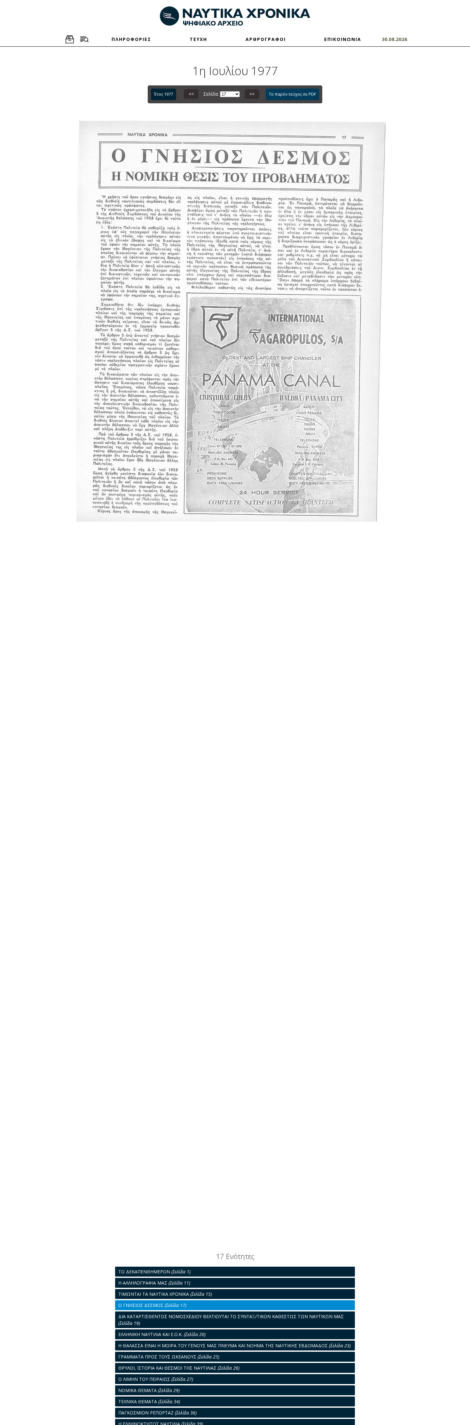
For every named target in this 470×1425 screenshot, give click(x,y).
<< (191, 94)
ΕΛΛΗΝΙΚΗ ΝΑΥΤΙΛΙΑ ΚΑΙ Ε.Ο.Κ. (162, 1334)
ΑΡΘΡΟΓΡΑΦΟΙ (266, 39)
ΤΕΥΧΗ (198, 39)
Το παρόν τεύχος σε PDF (292, 94)
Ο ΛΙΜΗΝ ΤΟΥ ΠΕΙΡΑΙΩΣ (155, 1379)
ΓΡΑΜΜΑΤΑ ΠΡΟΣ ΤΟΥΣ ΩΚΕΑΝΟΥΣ (168, 1357)
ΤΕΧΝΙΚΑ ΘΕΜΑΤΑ (149, 1401)
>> (252, 94)
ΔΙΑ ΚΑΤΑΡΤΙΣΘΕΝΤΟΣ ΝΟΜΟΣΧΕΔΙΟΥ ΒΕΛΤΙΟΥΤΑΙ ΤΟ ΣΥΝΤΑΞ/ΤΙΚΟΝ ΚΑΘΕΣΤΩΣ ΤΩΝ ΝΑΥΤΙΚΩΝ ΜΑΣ (231, 1319)
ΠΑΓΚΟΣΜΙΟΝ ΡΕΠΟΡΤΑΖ (157, 1413)
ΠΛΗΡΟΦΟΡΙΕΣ (131, 39)
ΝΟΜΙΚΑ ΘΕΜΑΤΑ (149, 1390)
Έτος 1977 (163, 94)
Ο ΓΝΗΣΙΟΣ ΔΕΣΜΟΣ (152, 1305)
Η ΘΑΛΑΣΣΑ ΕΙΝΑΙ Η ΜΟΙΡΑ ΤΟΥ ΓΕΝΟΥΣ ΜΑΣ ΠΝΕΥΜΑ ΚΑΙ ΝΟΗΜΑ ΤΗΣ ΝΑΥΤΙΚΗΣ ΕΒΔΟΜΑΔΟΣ (234, 1345)
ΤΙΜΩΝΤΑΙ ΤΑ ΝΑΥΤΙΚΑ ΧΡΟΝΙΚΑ (165, 1294)
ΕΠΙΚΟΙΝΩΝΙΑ (342, 39)
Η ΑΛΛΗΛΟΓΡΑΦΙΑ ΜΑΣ (154, 1283)
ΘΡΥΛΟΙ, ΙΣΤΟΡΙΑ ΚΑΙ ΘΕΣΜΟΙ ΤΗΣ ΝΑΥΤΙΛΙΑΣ (178, 1368)
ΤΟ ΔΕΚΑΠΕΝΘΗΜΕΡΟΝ (154, 1272)
